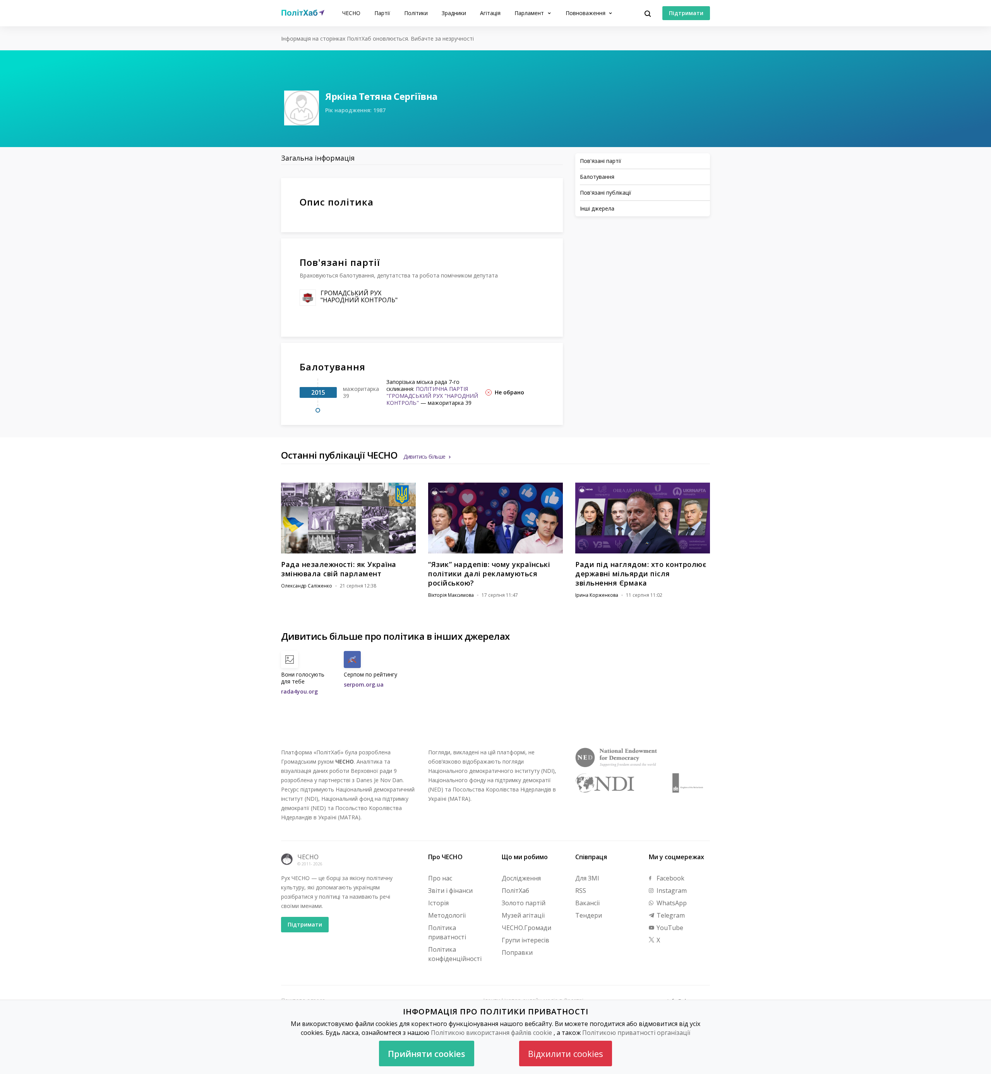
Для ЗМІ (587, 878)
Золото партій (523, 903)
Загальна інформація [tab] (318, 158)
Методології (447, 915)
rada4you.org (299, 691)
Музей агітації (523, 915)
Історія (438, 903)
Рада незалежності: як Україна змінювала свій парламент (338, 569)
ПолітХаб (515, 890)
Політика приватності (447, 932)
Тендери (588, 915)
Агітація (490, 13)
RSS (580, 890)
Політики (416, 13)
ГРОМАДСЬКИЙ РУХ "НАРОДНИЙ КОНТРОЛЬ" (359, 296)
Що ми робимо (525, 856)
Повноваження (586, 13)
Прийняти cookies (426, 1053)
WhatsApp (671, 903)
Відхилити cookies (565, 1053)
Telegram (670, 915)
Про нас (440, 878)
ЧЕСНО (351, 13)
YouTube (669, 927)
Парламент (529, 13)
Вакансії (587, 903)
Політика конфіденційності (455, 954)
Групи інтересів (525, 940)
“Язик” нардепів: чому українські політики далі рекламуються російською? (489, 574)
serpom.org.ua (364, 684)
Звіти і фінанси (450, 890)
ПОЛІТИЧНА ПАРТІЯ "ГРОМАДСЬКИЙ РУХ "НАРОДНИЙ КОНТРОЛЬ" (432, 395)
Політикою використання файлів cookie (491, 1032)
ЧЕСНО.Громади (526, 927)
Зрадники (454, 13)
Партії (382, 13)
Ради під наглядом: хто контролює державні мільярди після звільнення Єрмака (640, 574)
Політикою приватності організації (636, 1032)
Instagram (671, 890)
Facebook (669, 878)
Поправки (517, 952)
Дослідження (521, 878)
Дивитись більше (424, 456)
